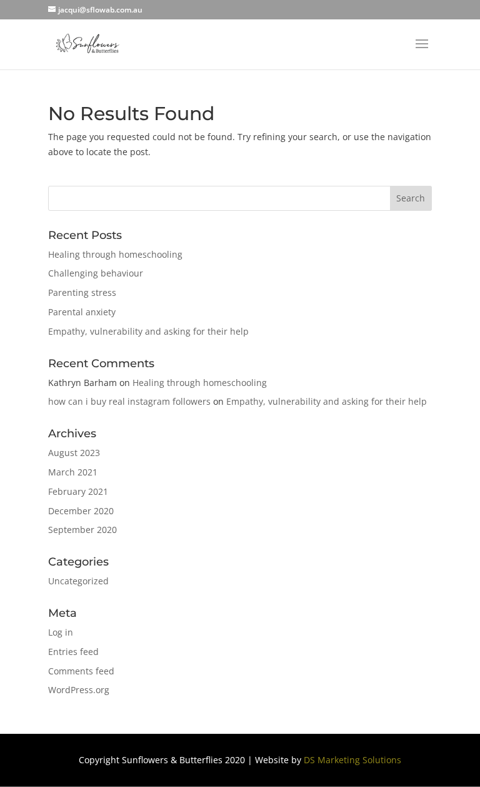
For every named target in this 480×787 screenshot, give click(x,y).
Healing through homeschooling (115, 254)
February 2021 (78, 491)
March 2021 (73, 472)
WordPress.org (78, 690)
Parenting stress (82, 292)
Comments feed (81, 671)
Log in (60, 632)
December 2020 (81, 511)
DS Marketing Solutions (352, 760)
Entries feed (73, 652)
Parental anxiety (82, 312)
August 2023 (74, 453)
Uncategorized (78, 581)
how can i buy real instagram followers (129, 401)
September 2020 (82, 530)
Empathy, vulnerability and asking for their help (148, 331)
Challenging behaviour (95, 273)
